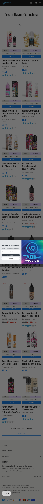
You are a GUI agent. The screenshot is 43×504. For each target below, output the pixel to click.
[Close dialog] (41, 241)
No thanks (11, 258)
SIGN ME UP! (10, 255)
